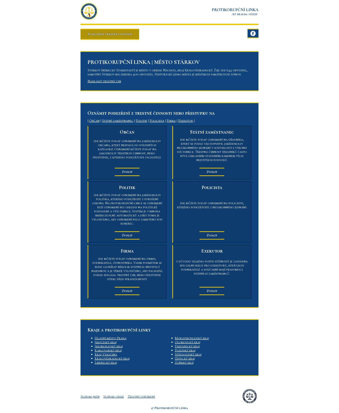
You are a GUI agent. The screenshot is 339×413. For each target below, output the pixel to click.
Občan (94, 121)
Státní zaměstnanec (117, 121)
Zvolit (127, 172)
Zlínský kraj (184, 362)
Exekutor (185, 121)
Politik (141, 121)
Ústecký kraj (185, 358)
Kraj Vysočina (106, 354)
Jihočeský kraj (106, 342)
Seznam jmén (90, 396)
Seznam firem (113, 396)
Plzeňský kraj (185, 350)
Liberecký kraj (106, 362)
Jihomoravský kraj (109, 346)
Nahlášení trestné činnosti (110, 34)
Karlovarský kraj (108, 350)
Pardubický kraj (187, 346)
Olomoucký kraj (187, 342)
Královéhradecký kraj (112, 358)
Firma (171, 121)
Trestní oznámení (141, 396)
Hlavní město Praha (110, 338)
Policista (157, 121)
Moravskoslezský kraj (192, 338)
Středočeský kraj (188, 354)
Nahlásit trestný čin (104, 81)
